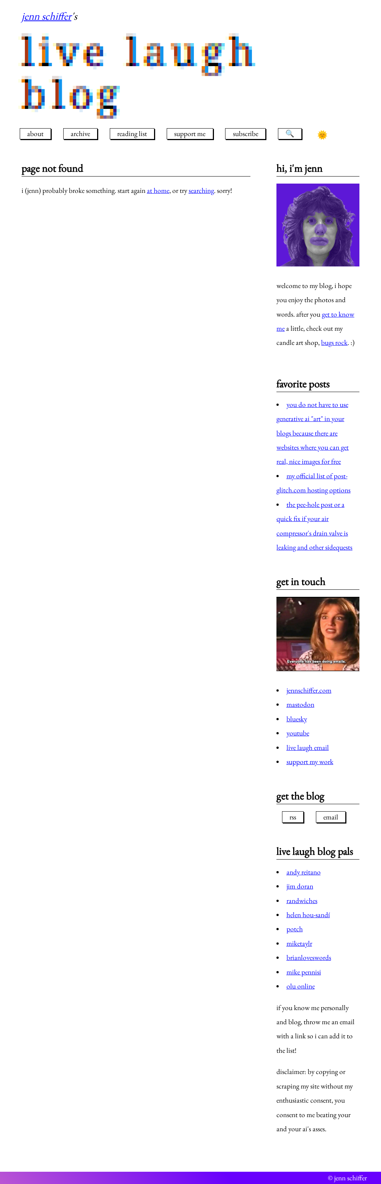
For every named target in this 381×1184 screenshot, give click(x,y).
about (35, 133)
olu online (300, 986)
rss (292, 817)
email (330, 817)
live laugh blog (141, 73)
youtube (297, 733)
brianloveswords (308, 957)
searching (201, 190)
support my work (309, 761)
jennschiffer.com (309, 690)
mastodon (300, 704)
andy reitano (303, 872)
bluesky (296, 719)
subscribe (245, 133)
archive (80, 133)
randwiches (301, 900)
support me (189, 133)
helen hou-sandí (308, 914)
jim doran (299, 886)
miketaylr (299, 943)
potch (294, 929)
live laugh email (307, 747)
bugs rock (334, 342)
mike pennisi (303, 972)
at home (158, 190)
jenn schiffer (46, 16)
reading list (132, 133)
